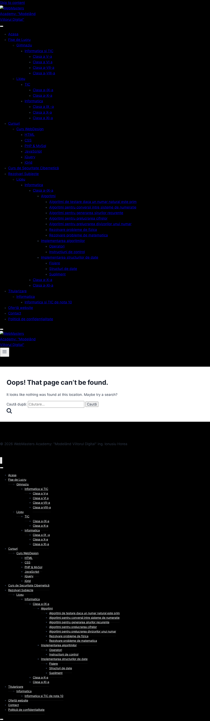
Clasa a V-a (42, 56)
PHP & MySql (35, 146)
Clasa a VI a (42, 62)
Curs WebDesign (30, 129)
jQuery (30, 157)
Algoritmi (48, 196)
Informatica (34, 101)
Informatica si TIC (39, 51)
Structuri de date (63, 269)
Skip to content (12, 3)
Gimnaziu (24, 45)
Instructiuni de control (67, 252)
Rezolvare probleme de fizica (73, 230)
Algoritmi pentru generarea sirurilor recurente (86, 213)
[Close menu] (1, 460)
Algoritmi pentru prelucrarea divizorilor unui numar (90, 224)
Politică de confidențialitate (30, 319)
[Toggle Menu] (1, 26)
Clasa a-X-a (42, 95)
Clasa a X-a (42, 112)
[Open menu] (4, 352)
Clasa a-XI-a (43, 285)
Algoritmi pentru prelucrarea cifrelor (78, 218)
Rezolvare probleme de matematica (78, 235)
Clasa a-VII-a (43, 68)
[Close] (1, 329)
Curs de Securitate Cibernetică (33, 168)
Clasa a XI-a (43, 118)
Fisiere (54, 263)
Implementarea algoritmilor (63, 241)
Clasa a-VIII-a (44, 73)
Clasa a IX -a (43, 107)
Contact (14, 313)
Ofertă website (20, 308)
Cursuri (14, 123)
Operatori (57, 246)
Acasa (13, 34)
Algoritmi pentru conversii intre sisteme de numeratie (92, 207)
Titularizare (17, 291)
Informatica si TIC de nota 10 (48, 302)
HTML (30, 134)
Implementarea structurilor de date (69, 257)
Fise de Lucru (19, 40)
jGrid (28, 162)
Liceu (20, 79)
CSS (28, 140)
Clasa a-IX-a (43, 90)
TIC (27, 84)
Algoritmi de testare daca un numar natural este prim (93, 202)
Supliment (57, 274)
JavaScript (33, 151)
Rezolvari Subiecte (23, 174)
